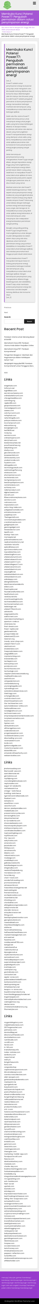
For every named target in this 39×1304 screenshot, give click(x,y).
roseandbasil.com (11, 922)
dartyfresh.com (10, 440)
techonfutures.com (12, 668)
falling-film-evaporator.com (15, 1198)
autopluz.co (9, 801)
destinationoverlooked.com (15, 1236)
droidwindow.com (11, 649)
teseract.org (9, 639)
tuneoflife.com (10, 1256)
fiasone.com (9, 1159)
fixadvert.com (9, 798)
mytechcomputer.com (13, 748)
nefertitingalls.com (12, 418)
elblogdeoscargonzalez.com (15, 905)
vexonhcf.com (10, 806)
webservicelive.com (12, 755)
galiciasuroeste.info (12, 863)
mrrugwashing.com (12, 1179)
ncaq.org (7, 433)
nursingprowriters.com (13, 1203)
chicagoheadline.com (13, 398)
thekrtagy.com (10, 693)
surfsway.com (9, 487)
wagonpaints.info (11, 614)
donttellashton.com (12, 1037)
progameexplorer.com (13, 733)
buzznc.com (9, 721)
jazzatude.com (10, 845)
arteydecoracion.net (12, 912)
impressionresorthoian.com (15, 1194)
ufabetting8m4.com (12, 554)
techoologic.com (11, 671)
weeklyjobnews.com (12, 1223)
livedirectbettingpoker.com (15, 1169)
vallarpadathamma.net (13, 1099)
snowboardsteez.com (13, 1134)
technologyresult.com (13, 467)
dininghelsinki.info (11, 582)
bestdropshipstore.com (14, 482)
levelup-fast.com (11, 534)
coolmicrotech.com (12, 698)
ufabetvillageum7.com (13, 564)
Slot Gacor (7, 32)
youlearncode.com (12, 460)
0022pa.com (9, 848)
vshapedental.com (12, 681)
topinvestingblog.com (13, 833)
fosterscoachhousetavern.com (17, 1112)
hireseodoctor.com (12, 529)
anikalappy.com (10, 579)
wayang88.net (10, 572)
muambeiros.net (11, 897)
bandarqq (26, 1278)
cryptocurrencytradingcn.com (16, 1213)
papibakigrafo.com (12, 964)
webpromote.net (11, 907)
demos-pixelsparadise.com (15, 808)
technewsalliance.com (13, 601)
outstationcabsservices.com (15, 691)
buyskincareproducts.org (14, 992)
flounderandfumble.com (14, 592)
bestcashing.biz (10, 890)
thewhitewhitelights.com (14, 925)
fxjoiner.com (9, 723)
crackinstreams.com (12, 522)
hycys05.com (9, 1129)
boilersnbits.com (11, 1117)
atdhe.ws (8, 927)
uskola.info (8, 611)
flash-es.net (9, 1184)
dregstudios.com (11, 868)
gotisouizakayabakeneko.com (16, 1079)
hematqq (30, 1285)
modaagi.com (9, 858)
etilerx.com (8, 587)
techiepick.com (10, 661)
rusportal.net (9, 1057)
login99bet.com (10, 390)
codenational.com (11, 731)
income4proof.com (12, 423)
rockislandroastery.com (14, 735)
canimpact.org (10, 969)
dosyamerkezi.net (11, 818)
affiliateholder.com (12, 1261)
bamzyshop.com (11, 663)
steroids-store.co (11, 910)
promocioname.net (12, 883)
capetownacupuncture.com (15, 1069)
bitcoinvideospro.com (13, 1072)
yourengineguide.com (13, 686)
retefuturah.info (10, 596)
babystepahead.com (12, 1233)
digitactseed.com (11, 492)
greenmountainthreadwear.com (17, 1206)
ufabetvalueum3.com (13, 559)
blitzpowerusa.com (12, 1124)
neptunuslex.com (11, 783)
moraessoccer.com (12, 873)
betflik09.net (9, 430)
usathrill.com (9, 678)
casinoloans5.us (10, 947)
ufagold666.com (10, 654)
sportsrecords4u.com (13, 549)
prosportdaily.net (11, 634)
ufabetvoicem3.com (12, 567)
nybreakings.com (11, 688)
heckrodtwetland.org (13, 930)
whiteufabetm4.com (12, 577)
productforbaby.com (13, 1107)
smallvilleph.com (11, 860)
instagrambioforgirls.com (14, 1136)
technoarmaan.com (12, 713)
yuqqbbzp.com (10, 515)
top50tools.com (10, 835)
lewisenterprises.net (12, 443)
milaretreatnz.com (12, 855)
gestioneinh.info (10, 631)
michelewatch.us (11, 788)
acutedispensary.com (13, 1208)
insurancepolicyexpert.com (15, 825)
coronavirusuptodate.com (15, 520)
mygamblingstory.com (13, 1022)
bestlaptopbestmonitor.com (16, 917)
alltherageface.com (12, 728)
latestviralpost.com (12, 1119)
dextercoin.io (9, 1004)
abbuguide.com (10, 465)
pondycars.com (10, 666)
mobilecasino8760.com (13, 942)
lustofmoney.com (11, 1248)
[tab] (34, 3)
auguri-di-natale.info (12, 786)
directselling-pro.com (13, 738)
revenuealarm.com (12, 740)
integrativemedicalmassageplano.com (20, 1176)
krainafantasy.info (11, 1050)
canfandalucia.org (11, 683)
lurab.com (8, 743)
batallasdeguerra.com (13, 865)
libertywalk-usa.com (12, 771)
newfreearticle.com (12, 1122)
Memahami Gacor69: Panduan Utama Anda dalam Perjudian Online (19, 344)
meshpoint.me (10, 1082)
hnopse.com (9, 1243)
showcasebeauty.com (13, 823)
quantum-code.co (11, 621)
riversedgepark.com (12, 408)
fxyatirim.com (9, 462)
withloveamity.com (12, 457)
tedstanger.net (10, 606)
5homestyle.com (11, 1009)
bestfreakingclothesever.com (16, 1196)
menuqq (5, 1278)
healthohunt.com (11, 594)
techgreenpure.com (12, 480)
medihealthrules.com (13, 676)
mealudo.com (9, 1164)
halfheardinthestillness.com (15, 932)
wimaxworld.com (11, 885)
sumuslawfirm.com (12, 1201)
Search (7, 317)
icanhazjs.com (10, 967)
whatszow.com (10, 472)
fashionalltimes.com (12, 708)
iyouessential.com (11, 455)
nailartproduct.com (12, 490)
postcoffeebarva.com (13, 1092)
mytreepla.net (10, 537)
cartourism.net (10, 974)
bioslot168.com (10, 750)
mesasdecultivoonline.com (15, 1114)
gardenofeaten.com (12, 1127)
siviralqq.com (9, 1191)
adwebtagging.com (12, 1228)
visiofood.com (9, 646)
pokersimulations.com (13, 539)
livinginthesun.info (11, 1062)
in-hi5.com (8, 1047)
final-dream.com (11, 626)
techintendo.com (11, 477)
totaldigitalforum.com (13, 711)
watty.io (7, 1059)
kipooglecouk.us (10, 952)
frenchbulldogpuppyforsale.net (17, 994)
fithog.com (8, 915)
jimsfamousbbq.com (12, 768)
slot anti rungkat (12, 1285)
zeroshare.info (10, 850)
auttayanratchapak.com (14, 1089)
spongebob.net (10, 1084)
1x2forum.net (9, 388)
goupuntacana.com (12, 405)
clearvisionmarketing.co (14, 619)
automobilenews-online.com (16, 706)
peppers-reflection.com (14, 1253)
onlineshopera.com (12, 438)
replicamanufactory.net (14, 542)
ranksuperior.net (11, 1231)
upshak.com (9, 1186)
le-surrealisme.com (12, 820)
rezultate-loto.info (11, 544)
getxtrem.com (10, 1144)
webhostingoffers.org (13, 470)
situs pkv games (15, 1278)
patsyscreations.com (13, 420)
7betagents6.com (11, 517)
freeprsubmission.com (13, 651)
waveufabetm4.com (12, 569)
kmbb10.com (9, 1141)
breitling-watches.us (12, 793)
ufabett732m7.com (12, 644)
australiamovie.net (11, 773)
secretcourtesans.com (13, 393)
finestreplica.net (11, 589)
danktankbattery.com (13, 1161)
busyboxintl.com (11, 1087)
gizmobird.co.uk (10, 776)
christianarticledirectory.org (15, 1007)
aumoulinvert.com (11, 957)
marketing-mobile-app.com (16, 1154)
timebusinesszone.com (13, 1251)
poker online (6, 1288)
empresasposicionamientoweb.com (19, 716)
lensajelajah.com (11, 428)
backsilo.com (9, 1189)
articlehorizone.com (12, 512)
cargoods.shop (10, 1067)
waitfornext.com (11, 616)
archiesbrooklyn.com (13, 895)
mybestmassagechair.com (15, 935)
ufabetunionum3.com (13, 557)
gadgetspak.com (11, 525)
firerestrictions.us (11, 892)
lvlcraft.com (9, 495)
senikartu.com (10, 1055)
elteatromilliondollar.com (14, 1094)
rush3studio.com (11, 1040)
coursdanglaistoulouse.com (15, 781)
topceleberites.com (12, 552)
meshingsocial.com (12, 1149)
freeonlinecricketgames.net (15, 888)
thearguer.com (10, 1151)
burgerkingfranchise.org (14, 1097)
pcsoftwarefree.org (12, 445)
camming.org (9, 400)
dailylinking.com (10, 448)
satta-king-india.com (13, 507)
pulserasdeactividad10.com (15, 979)
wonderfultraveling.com (14, 880)
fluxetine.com (9, 940)
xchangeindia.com (11, 696)
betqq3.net (8, 945)
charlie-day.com (11, 1166)
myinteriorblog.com (12, 656)
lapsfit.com (8, 532)
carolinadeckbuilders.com (14, 830)
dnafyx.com (9, 450)
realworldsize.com (11, 1102)
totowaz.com (9, 1216)
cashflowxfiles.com (12, 1139)
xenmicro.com (10, 435)
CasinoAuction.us (11, 950)
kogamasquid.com (11, 997)
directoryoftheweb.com (14, 1035)
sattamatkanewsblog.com (15, 1211)
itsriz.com (8, 1064)
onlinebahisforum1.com (13, 395)
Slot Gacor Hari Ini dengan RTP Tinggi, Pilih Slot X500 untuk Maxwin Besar (18, 28)
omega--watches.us (12, 791)
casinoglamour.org (11, 1002)
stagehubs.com (10, 386)
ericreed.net (9, 937)
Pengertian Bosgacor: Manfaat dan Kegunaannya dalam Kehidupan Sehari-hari (18, 357)
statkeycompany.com (13, 828)
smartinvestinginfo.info (13, 599)
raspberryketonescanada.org (16, 673)
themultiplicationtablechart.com (17, 999)
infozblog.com (10, 900)
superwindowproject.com (14, 962)
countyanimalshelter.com (14, 1226)
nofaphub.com (10, 415)
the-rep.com (9, 838)
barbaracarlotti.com (12, 982)
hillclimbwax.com (11, 1241)
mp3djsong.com (10, 778)
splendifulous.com (11, 547)
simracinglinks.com (12, 816)
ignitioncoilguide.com (12, 745)
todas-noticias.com (12, 1052)
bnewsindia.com (10, 659)
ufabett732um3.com (12, 609)
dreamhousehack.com (13, 701)
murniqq (23, 1285)
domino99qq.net (10, 1032)
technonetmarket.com (13, 604)
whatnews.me (10, 624)
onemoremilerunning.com (14, 1131)
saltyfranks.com (10, 840)
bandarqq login (26, 1288)
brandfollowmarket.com (14, 1221)
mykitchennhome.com (13, 955)
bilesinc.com (9, 853)
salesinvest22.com (11, 636)
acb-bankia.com (11, 1181)
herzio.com (8, 1045)
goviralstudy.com (11, 972)
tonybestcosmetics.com (14, 718)
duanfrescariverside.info (14, 584)
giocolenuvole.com (12, 453)
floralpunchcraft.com (13, 1156)
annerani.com (9, 843)
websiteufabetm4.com (13, 574)
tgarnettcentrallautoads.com (16, 796)
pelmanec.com (10, 1030)
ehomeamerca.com (12, 475)
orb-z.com (8, 1109)
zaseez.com (9, 410)
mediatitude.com (11, 811)
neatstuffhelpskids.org (13, 870)
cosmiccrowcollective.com (15, 1074)
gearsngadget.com (12, 527)
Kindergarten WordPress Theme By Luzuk (20, 1301)
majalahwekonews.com (13, 1025)
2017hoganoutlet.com (13, 1027)
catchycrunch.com (12, 413)
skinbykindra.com (11, 726)
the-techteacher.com (13, 703)
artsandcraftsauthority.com (15, 753)
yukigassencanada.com (13, 510)
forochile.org (9, 875)
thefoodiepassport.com (14, 959)
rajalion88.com (10, 403)
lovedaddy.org (10, 1174)
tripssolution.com (11, 505)
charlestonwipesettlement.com (17, 1218)
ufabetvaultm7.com (12, 562)
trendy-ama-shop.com (13, 641)
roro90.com (9, 1042)
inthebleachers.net (12, 987)
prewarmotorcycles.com (14, 813)
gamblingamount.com (13, 1238)
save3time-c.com (11, 803)
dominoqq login (16, 1280)
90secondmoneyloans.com (15, 497)
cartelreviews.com (11, 485)
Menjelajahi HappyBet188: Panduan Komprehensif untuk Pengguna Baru (18, 364)
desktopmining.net (11, 984)
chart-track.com (11, 878)
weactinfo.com (10, 1146)
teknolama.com (10, 1104)
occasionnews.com (12, 1246)
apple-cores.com (11, 977)
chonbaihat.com (11, 902)
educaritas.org (10, 425)
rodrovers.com (10, 502)
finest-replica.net (11, 629)
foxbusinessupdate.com (14, 1171)
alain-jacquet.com (11, 1077)
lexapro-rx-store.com (13, 989)
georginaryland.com (12, 920)
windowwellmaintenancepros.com (18, 1258)
